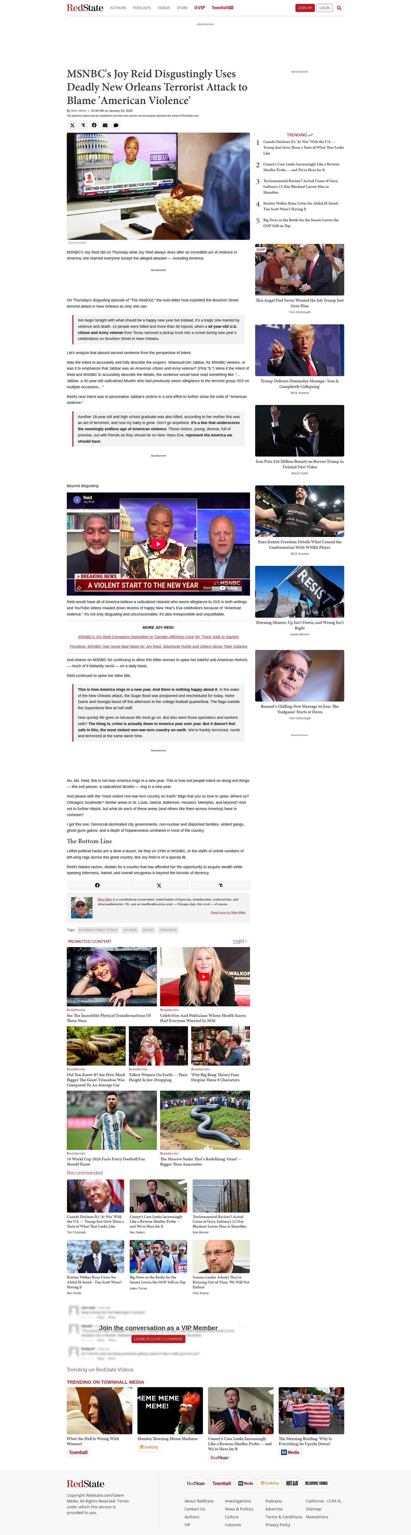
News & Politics (239, 1508)
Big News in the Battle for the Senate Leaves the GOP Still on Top (158, 1279)
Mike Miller (79, 110)
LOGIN (324, 8)
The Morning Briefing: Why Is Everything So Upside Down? (305, 1441)
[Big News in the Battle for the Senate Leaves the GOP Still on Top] (158, 1256)
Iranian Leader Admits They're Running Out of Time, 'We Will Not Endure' (221, 1281)
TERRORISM (168, 930)
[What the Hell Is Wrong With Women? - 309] (99, 1410)
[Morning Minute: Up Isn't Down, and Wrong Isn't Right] (299, 591)
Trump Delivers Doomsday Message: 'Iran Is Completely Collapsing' (300, 383)
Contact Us (195, 1508)
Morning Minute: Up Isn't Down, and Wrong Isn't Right (300, 625)
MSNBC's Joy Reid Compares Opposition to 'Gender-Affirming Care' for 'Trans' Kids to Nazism (158, 637)
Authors (118, 8)
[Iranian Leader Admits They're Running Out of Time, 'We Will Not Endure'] (221, 1256)
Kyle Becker (201, 1232)
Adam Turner (138, 1288)
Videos (164, 8)
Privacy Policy (277, 1524)
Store (182, 8)
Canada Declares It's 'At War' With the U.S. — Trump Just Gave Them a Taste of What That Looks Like (95, 1221)
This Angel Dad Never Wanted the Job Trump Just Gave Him (300, 303)
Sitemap (313, 1508)
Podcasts (142, 8)
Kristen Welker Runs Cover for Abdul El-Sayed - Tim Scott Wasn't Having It (94, 1281)
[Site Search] (339, 8)
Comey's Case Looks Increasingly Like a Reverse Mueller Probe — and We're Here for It (156, 1221)
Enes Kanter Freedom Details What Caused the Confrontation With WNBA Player (300, 544)
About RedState (199, 1501)
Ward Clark (299, 473)
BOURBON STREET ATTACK (98, 930)
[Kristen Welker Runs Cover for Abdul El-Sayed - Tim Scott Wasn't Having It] (95, 1256)
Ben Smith (74, 1293)
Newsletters (317, 1516)
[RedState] (85, 8)
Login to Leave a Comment (158, 1339)
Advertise (274, 1508)
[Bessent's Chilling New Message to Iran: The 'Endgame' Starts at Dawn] (299, 675)
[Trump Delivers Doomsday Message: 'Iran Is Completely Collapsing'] (299, 349)
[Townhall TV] (222, 8)
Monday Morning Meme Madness (167, 1439)
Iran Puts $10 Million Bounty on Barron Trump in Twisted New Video (300, 464)
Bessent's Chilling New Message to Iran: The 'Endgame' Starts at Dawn (300, 709)
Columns (233, 1524)
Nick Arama (200, 1293)
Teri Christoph (76, 1232)
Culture (232, 1516)
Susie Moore (299, 634)
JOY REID (130, 930)
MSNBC (148, 930)
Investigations (238, 1501)
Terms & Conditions (283, 1516)
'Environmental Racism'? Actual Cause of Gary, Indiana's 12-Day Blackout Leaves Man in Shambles (219, 1221)
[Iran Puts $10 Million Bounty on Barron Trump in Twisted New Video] (299, 430)
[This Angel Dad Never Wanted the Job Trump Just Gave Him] (299, 269)
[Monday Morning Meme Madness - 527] (170, 1410)
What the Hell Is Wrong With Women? (93, 1441)
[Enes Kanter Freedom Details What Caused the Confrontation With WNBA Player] (299, 510)
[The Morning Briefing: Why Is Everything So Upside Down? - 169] (311, 1410)
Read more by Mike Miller (228, 912)
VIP (187, 1524)
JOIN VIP (305, 8)
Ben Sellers (137, 1232)
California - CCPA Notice (325, 1501)
